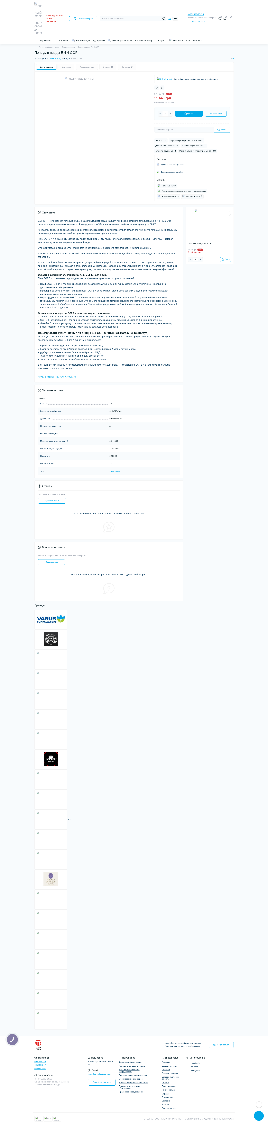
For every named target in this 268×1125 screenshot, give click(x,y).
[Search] (163, 18)
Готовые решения (170, 1073)
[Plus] (170, 113)
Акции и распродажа (122, 40)
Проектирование (169, 1086)
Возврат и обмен (169, 1066)
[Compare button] (162, 87)
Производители (169, 1108)
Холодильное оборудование (132, 1066)
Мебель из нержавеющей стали (133, 1082)
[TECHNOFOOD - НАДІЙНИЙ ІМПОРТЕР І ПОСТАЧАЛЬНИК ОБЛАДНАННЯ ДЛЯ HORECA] (83, 1045)
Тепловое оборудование (49, 47)
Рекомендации (83, 40)
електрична (114, 471)
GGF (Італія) (55, 58)
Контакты (197, 40)
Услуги (161, 40)
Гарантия (166, 1069)
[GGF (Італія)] (164, 79)
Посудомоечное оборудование (133, 1075)
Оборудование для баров (131, 1079)
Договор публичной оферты (171, 1078)
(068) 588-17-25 (196, 14)
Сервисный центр (143, 40)
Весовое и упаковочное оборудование (130, 1087)
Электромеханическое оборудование (129, 1070)
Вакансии (166, 1062)
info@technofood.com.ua (99, 1074)
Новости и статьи (181, 40)
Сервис (165, 1093)
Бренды (101, 40)
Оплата (165, 1082)
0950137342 (40, 1065)
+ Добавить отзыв (52, 501)
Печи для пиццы (68, 47)
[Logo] (38, 18)
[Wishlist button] (156, 87)
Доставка (166, 1101)
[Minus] (160, 113)
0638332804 (40, 1068)
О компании (63, 40)
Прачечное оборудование (131, 1092)
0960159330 (40, 1061)
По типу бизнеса (43, 40)
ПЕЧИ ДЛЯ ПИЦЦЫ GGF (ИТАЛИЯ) (57, 377)
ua (170, 18)
